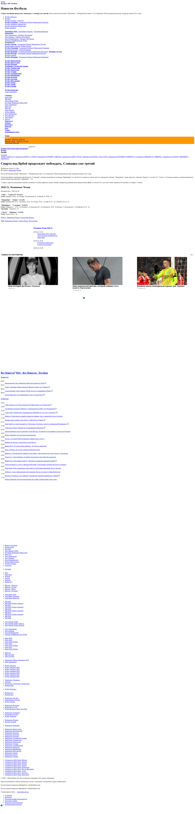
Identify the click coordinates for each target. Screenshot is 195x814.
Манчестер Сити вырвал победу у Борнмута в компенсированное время (30, 461)
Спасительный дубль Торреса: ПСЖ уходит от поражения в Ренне (28, 391)
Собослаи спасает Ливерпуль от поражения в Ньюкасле (24, 428)
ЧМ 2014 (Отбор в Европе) (14, 614)
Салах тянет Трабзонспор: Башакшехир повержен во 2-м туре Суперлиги (30, 412)
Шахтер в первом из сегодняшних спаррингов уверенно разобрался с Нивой (31, 476)
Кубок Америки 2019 (12, 671)
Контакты (8, 797)
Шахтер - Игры (10, 141)
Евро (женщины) (11, 104)
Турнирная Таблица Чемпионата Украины (33, 22)
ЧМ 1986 (8, 618)
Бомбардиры (9, 685)
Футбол (3, 3)
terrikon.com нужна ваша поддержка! (14, 148)
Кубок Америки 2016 (12, 673)
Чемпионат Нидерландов (13, 731)
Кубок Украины (10, 28)
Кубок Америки (10, 665)
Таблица (8, 682)
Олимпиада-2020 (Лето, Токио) (16, 765)
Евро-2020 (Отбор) (11, 642)
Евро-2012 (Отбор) (11, 649)
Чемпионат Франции (12, 725)
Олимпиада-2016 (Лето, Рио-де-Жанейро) (19, 769)
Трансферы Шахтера (41, 31)
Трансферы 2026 (10, 594)
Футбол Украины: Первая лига (15, 24)
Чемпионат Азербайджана (14, 745)
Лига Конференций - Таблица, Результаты (19, 39)
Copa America (9, 110)
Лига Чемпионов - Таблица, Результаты (18, 35)
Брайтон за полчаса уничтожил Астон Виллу (20, 442)
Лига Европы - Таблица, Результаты (17, 37)
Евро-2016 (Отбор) (11, 645)
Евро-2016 (8, 644)
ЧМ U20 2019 (9, 656)
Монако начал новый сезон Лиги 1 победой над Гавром (24, 420)
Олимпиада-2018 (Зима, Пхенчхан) (17, 767)
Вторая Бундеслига (11, 50)
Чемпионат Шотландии (13, 751)
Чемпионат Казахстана (13, 742)
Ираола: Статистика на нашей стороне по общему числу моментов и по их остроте (33, 416)
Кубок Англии (26, 46)
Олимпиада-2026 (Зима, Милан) (16, 760)
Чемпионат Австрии (12, 735)
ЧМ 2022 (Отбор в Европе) (14, 607)
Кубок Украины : (11, 689)
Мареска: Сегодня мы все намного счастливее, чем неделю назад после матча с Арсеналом (36, 453)
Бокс (6, 128)
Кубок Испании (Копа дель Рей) (16, 709)
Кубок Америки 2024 (12, 667)
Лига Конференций (11, 560)
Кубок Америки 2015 (12, 675)
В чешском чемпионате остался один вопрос (45, 243)
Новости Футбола (11, 545)
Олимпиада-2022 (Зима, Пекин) (16, 764)
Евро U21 (8, 106)
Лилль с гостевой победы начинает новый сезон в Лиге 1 (25, 439)
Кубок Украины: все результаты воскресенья (20, 435)
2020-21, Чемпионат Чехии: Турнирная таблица (17, 217)
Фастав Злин (33, 221)
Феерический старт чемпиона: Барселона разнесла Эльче (24, 383)
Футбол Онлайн (10, 20)
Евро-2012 (8, 647)
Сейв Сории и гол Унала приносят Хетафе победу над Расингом (27, 405)
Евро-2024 (8, 97)
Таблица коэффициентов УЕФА (16, 41)
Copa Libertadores (11, 92)
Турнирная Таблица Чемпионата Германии (34, 48)
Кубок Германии (25, 50)
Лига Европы (9, 115)
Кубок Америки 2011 (12, 676)
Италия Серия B (10, 55)
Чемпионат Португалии (13, 729)
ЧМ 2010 (8, 616)
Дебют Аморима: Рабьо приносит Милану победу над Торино (26, 387)
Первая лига (9, 693)
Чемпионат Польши (12, 736)
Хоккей (7, 123)
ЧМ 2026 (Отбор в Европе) (14, 603)
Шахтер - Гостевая (11, 591)
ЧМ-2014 (8, 612)
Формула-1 (9, 121)
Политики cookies (11, 801)
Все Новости (8, 373)
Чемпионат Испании (12, 705)
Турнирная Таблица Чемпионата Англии (32, 44)
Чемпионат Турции (11, 744)
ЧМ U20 (8, 108)
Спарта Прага (23, 221)
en (3, 2)
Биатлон (8, 126)
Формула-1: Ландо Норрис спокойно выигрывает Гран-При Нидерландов (30, 457)
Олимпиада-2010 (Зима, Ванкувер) (17, 775)
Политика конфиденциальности (16, 799)
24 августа (4, 377)
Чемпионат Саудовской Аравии (16, 738)
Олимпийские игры (12, 132)
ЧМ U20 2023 (9, 655)
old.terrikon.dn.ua (23, 792)
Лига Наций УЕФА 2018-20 (14, 625)
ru (4, 2)
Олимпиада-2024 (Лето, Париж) (16, 762)
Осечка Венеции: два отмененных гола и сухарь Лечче (24, 395)
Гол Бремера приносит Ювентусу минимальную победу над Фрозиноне (30, 409)
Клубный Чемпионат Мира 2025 (16, 103)
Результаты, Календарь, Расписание (17, 684)
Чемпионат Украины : (12, 680)
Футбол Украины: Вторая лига (15, 26)
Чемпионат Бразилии (12, 747)
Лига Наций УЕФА (11, 101)
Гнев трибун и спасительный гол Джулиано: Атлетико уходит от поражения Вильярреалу (36, 424)
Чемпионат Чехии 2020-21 (42, 228)
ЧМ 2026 (8, 99)
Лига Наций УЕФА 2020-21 (14, 623)
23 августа (4, 399)
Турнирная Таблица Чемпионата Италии (32, 53)
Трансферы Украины (25, 31)
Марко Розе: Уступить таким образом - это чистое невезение (26, 446)
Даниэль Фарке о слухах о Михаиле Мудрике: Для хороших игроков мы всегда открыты (35, 464)
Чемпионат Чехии (15, 170)
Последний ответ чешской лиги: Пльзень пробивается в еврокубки (47, 235)
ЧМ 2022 (8, 605)
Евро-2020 (8, 640)
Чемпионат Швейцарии (13, 749)
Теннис (7, 130)
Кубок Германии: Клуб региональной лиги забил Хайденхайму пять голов (31, 479)
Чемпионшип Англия (12, 46)
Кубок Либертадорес (12, 562)
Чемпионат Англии (11, 698)
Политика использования (14, 803)
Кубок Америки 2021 (12, 669)
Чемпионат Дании (11, 753)
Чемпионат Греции (11, 756)
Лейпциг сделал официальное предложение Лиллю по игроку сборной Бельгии (32, 472)
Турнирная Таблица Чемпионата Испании (33, 51)
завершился (12, 157)
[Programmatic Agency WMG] (84, 298)
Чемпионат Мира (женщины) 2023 (17, 660)
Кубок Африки (10, 112)
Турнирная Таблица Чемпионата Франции (33, 57)
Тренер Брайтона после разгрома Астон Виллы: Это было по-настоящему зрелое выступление (37, 431)
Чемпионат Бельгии (12, 733)
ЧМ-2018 (8, 609)
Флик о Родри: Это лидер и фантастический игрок (22, 450)
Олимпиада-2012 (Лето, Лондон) (16, 773)
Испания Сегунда (11, 707)
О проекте (8, 795)
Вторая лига (9, 695)
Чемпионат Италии (11, 720)
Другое (7, 119)
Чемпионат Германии (12, 713)
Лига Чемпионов (11, 114)
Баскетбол (8, 125)
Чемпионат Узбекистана (13, 740)
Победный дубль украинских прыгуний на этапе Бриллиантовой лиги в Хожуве (33, 468)
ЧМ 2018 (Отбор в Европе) (14, 611)
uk (1, 2)
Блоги (7, 136)
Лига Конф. (9, 117)
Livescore (20, 20)
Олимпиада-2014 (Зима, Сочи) (15, 771)
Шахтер (7, 137)
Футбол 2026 (9, 547)
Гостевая (8, 139)
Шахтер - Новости (18, 139)
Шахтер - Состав (22, 141)
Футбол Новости (11, 17)
